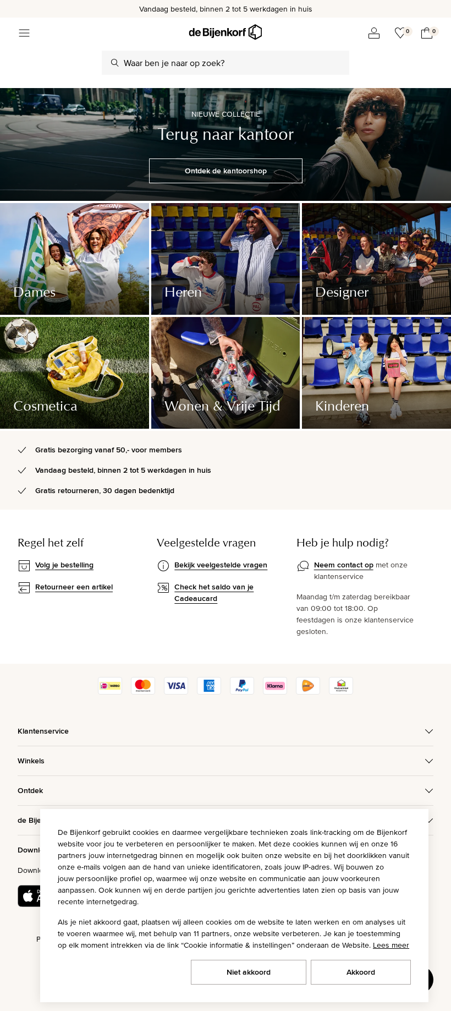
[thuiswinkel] (341, 691)
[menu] (24, 33)
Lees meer (391, 945)
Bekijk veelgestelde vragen (220, 564)
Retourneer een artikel (74, 586)
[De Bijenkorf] (225, 32)
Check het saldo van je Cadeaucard (214, 592)
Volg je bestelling (64, 564)
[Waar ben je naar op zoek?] (115, 63)
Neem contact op (343, 564)
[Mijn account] (374, 33)
